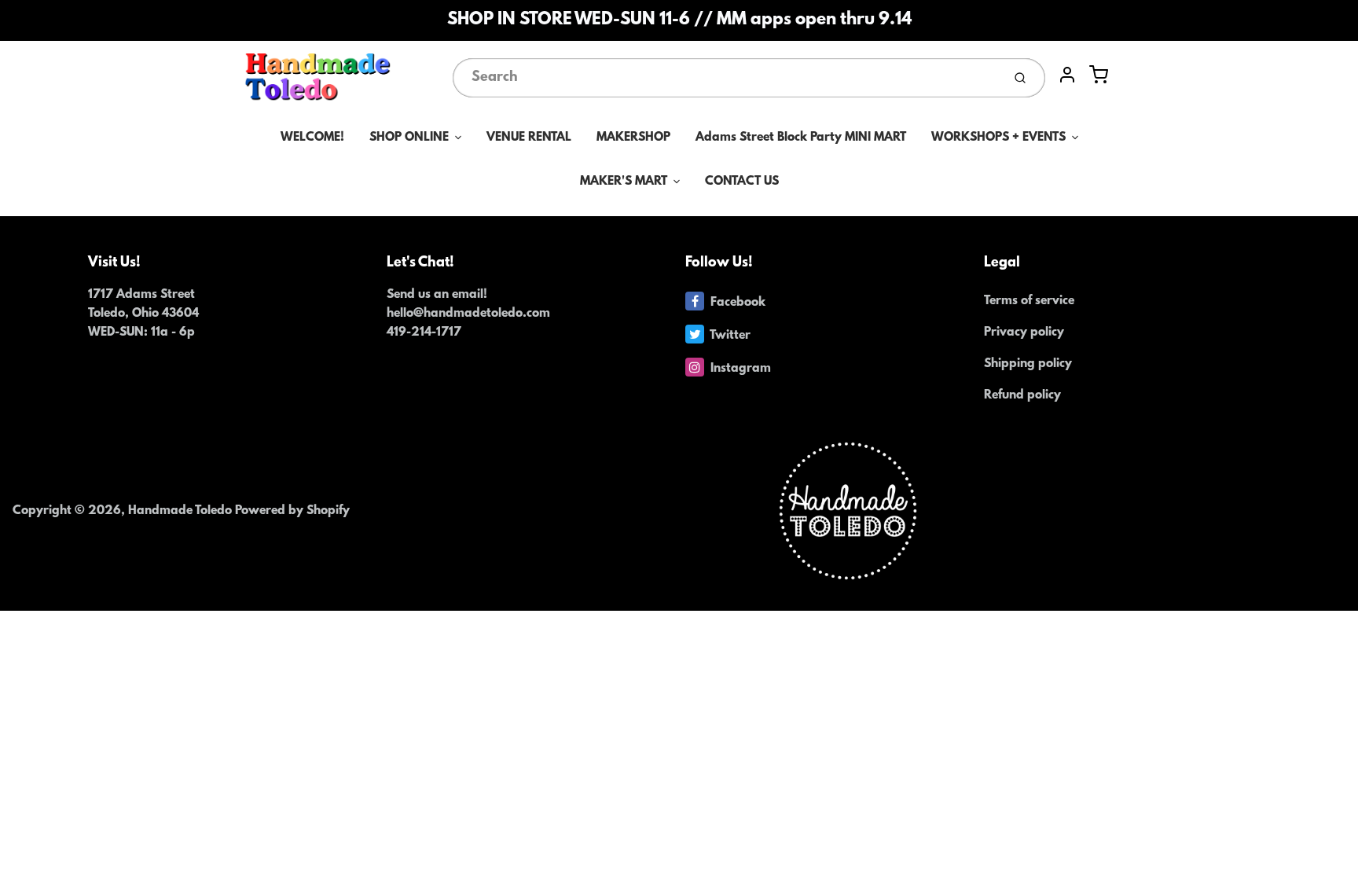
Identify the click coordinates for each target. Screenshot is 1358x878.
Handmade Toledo (181, 511)
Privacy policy (1024, 332)
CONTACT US (742, 181)
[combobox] (726, 77)
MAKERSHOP (633, 137)
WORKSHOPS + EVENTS (998, 137)
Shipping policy (1028, 364)
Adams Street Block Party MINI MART (801, 137)
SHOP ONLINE (409, 137)
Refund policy (1022, 395)
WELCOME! (312, 137)
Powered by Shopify (292, 511)
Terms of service (1029, 301)
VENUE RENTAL (528, 137)
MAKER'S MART (623, 181)
